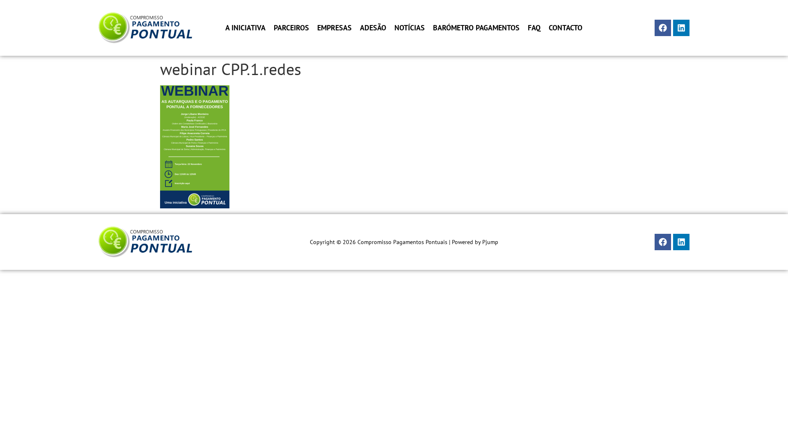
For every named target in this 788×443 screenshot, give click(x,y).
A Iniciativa (245, 28)
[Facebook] (663, 28)
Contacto (565, 28)
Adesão (373, 28)
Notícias (409, 28)
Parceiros (291, 28)
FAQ (534, 28)
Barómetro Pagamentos (476, 28)
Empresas (334, 28)
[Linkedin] (681, 28)
